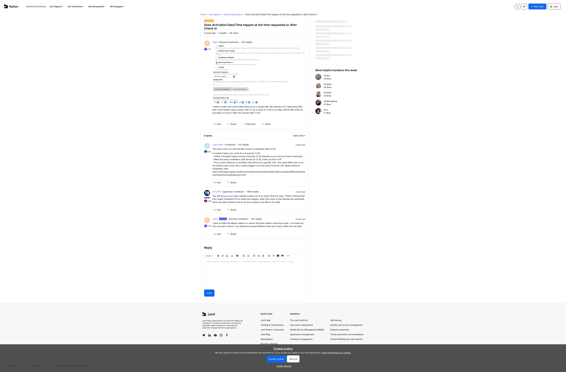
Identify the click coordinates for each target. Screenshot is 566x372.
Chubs (327, 75)
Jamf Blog (265, 334)
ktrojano (327, 84)
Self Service (336, 320)
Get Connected (75, 6)
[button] (537, 6)
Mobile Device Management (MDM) (307, 329)
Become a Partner (269, 344)
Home (203, 14)
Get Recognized (96, 6)
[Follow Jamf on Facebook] (226, 335)
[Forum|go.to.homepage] (11, 6)
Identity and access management (346, 325)
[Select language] (524, 6)
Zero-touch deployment (301, 325)
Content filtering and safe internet (346, 339)
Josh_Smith (217, 144)
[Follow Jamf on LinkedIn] (209, 335)
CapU (215, 42)
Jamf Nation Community (272, 329)
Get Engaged (116, 6)
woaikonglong (330, 101)
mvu (326, 109)
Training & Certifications (272, 325)
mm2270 (216, 191)
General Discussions (36, 6)
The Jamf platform (299, 320)
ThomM (327, 92)
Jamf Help (265, 320)
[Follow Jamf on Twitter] (203, 335)
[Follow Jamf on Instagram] (221, 335)
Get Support (56, 6)
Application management (302, 334)
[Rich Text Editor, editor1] (254, 273)
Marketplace (267, 339)
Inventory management (301, 339)
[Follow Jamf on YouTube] (215, 335)
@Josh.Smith (227, 196)
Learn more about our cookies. (336, 352)
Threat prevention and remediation (347, 334)
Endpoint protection (339, 329)
